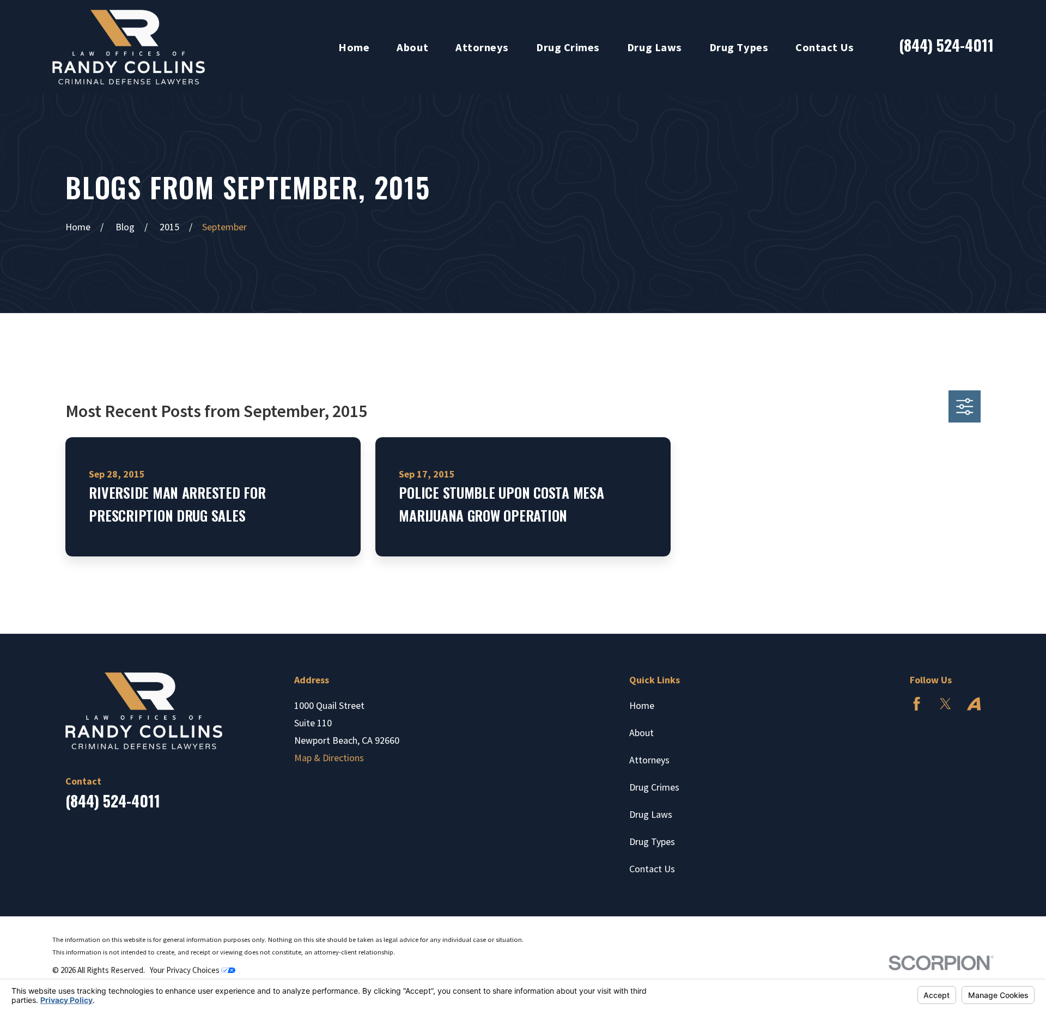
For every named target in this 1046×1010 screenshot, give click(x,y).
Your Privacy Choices (185, 970)
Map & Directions (329, 757)
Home (641, 705)
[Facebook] (916, 704)
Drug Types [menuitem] (738, 47)
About (641, 732)
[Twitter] (945, 704)
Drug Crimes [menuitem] (568, 47)
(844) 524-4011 (946, 45)
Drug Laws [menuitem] (654, 47)
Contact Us (652, 868)
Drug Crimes (654, 787)
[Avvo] (974, 704)
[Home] (128, 47)
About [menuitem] (412, 47)
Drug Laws (650, 814)
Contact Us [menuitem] (824, 47)
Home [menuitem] (353, 47)
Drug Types (652, 841)
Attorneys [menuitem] (482, 47)
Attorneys (649, 760)
